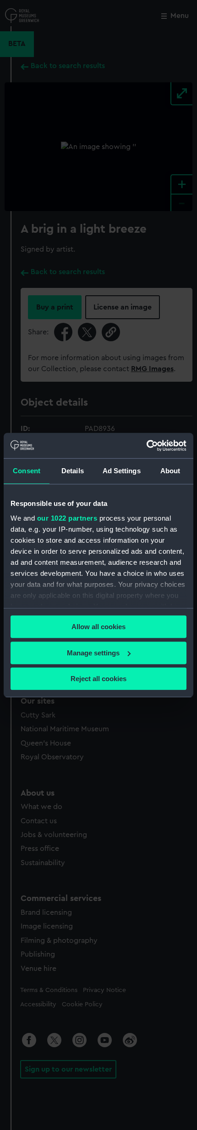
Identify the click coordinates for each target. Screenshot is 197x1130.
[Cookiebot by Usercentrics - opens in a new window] (146, 446)
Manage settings (93, 653)
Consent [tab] (26, 471)
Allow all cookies (98, 627)
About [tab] (170, 471)
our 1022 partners (67, 518)
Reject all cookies (98, 679)
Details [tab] (72, 471)
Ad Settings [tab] (122, 471)
